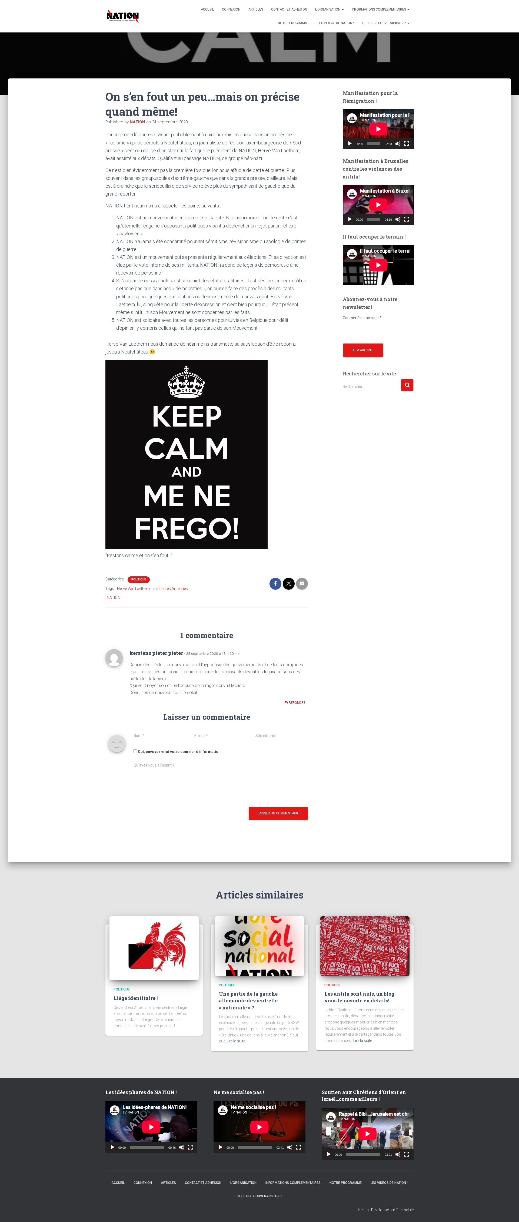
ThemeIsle (405, 1210)
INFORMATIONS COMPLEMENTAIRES (379, 9)
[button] (342, 9)
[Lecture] (349, 143)
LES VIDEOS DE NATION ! (336, 23)
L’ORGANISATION (328, 9)
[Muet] (398, 143)
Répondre (296, 703)
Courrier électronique (362, 318)
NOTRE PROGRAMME (294, 23)
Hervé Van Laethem (133, 588)
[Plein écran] (406, 143)
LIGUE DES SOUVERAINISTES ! (384, 23)
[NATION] (122, 16)
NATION (113, 597)
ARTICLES (255, 9)
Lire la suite (236, 1041)
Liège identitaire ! (136, 998)
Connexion (231, 9)
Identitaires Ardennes (170, 588)
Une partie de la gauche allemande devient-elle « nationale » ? (248, 1000)
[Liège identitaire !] (154, 948)
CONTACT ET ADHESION (289, 9)
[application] (378, 129)
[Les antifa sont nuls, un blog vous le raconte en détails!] (365, 946)
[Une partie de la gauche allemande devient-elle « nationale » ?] (259, 946)
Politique (138, 579)
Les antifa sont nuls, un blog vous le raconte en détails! (359, 997)
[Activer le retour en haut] (508, 1211)
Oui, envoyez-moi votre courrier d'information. (179, 751)
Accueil (207, 9)
